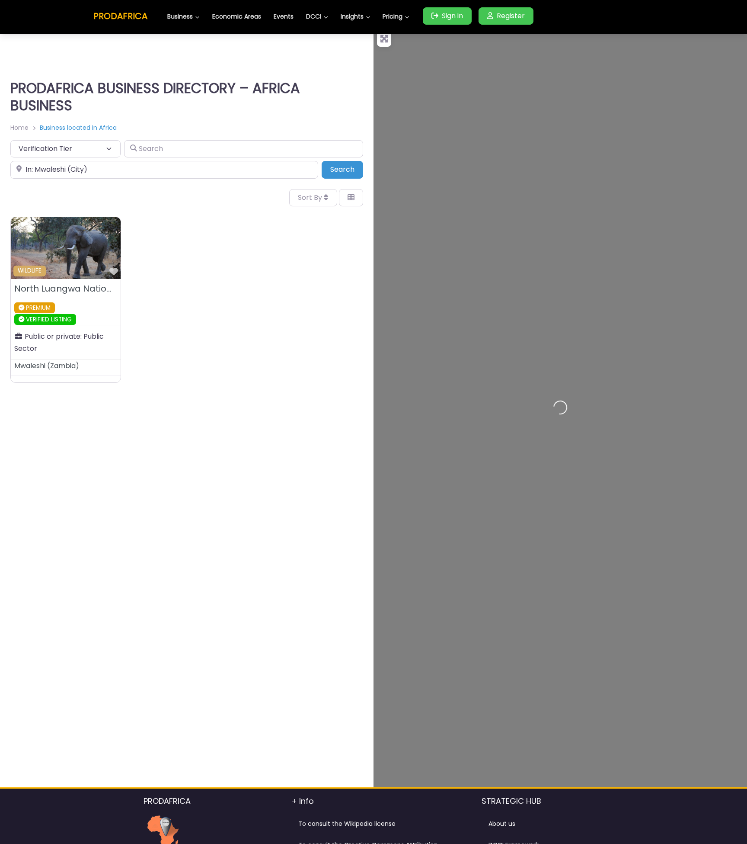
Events (284, 16)
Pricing (392, 16)
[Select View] (351, 197)
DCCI (313, 16)
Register (511, 16)
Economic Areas (236, 16)
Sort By (311, 197)
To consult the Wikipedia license (347, 823)
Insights (352, 16)
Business (180, 16)
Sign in (452, 16)
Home (19, 127)
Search (346, 169)
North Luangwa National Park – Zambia (100, 288)
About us (501, 823)
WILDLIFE (30, 270)
